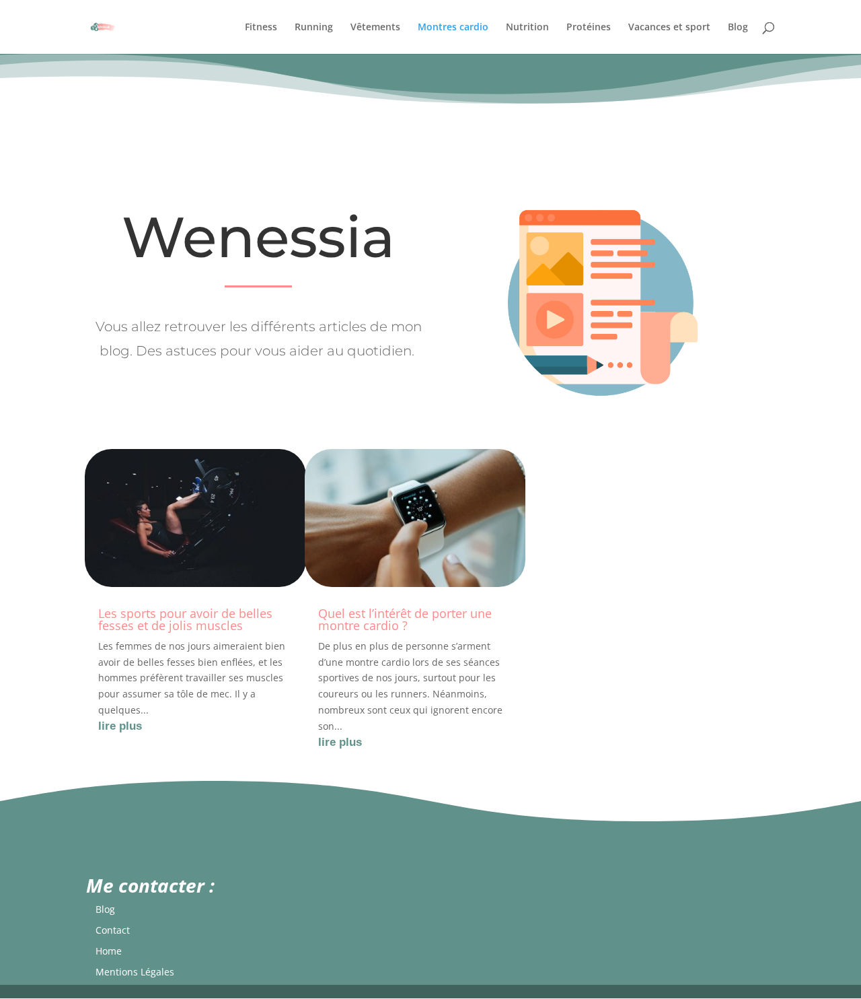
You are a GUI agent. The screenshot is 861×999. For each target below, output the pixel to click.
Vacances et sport (669, 27)
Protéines (588, 27)
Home (109, 950)
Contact (113, 930)
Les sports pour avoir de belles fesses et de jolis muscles (185, 619)
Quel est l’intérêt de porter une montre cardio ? (405, 619)
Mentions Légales (135, 971)
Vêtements (375, 27)
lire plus (120, 726)
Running (314, 27)
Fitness (261, 27)
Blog (738, 27)
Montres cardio (453, 27)
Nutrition (527, 27)
